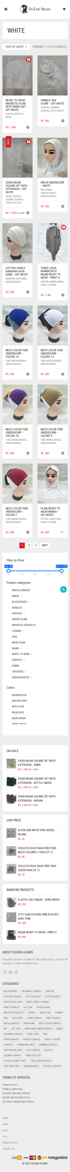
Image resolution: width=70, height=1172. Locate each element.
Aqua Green (19, 718)
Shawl (16, 665)
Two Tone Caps (12, 1066)
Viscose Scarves (52, 1066)
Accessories (19, 601)
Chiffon (9, 114)
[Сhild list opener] (21, 596)
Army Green (19, 724)
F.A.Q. (5, 1136)
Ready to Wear (48, 285)
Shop (5, 1124)
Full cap (28, 1007)
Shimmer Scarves (48, 1044)
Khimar (53, 281)
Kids (59, 519)
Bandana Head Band (16, 278)
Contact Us (8, 1149)
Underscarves (48, 196)
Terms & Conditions (12, 1089)
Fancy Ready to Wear (38, 1002)
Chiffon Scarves (12, 996)
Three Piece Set (14, 202)
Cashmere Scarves (31, 991)
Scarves (45, 107)
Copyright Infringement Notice (18, 1102)
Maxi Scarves (53, 1018)
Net (5, 1028)
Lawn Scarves (34, 1018)
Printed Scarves (32, 1039)
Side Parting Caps (13, 1050)
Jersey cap (45, 1012)
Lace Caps (17, 1018)
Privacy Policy (10, 1085)
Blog (5, 1130)
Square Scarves (14, 199)
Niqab (8, 196)
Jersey (31, 1012)
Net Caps (16, 1028)
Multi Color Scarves (50, 1023)
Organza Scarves (13, 1034)
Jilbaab (16, 630)
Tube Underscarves (16, 360)
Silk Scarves (57, 110)
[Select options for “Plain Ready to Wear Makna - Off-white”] (62, 532)
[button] (27, 128)
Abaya (15, 596)
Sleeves (48, 1050)
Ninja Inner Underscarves (38, 1028)
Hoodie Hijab (19, 619)
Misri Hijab (18, 642)
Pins (45, 1034)
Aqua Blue (18, 712)
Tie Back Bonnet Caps (15, 1061)
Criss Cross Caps (13, 1002)
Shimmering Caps (26, 1044)
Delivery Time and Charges (16, 1093)
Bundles (17, 607)
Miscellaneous (21, 590)
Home (5, 1118)
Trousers (17, 671)
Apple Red (18, 706)
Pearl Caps (33, 1034)
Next (45, 545)
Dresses (17, 613)
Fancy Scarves (12, 1007)
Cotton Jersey (48, 519)
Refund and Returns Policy (16, 1097)
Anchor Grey (19, 700)
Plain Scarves (11, 1039)
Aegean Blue (19, 695)
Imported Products (24, 625)
